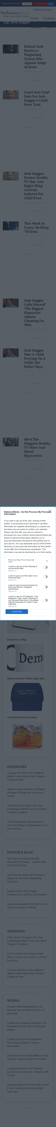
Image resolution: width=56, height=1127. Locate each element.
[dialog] (28, 563)
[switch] (45, 567)
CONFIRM (17, 612)
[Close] (50, 512)
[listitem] (28, 561)
